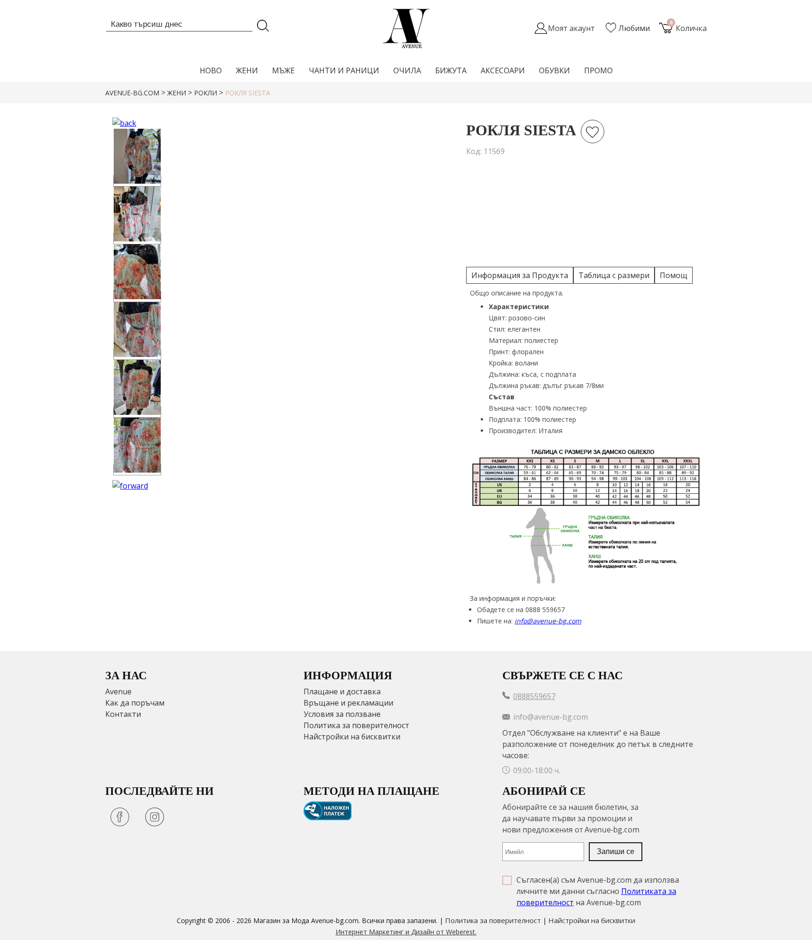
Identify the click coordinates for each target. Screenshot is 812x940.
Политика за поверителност (356, 725)
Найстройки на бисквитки (352, 736)
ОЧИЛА (407, 70)
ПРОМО (598, 70)
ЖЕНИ (247, 70)
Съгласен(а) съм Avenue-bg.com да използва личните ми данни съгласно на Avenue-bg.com (597, 891)
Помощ (673, 275)
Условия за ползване (342, 714)
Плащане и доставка (342, 691)
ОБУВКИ (554, 70)
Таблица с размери (613, 275)
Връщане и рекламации (348, 703)
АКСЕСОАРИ (503, 70)
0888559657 (534, 696)
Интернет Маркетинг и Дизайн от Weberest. (406, 931)
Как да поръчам (134, 703)
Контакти (123, 714)
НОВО (211, 70)
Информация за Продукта (519, 275)
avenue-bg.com (132, 92)
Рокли (205, 92)
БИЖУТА (451, 70)
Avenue (118, 691)
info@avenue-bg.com (548, 620)
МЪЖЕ (283, 70)
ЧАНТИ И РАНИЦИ (344, 70)
